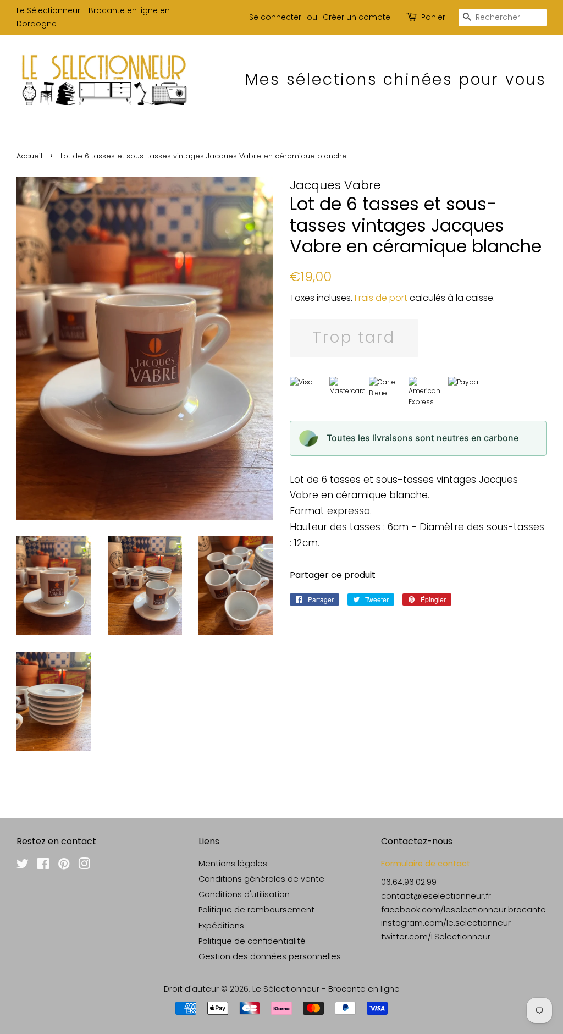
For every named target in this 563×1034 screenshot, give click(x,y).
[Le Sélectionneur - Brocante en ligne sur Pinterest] (64, 865)
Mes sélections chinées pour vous (396, 79)
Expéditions (221, 925)
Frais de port (381, 298)
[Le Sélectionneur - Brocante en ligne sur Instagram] (84, 865)
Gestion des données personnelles (269, 956)
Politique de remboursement (256, 909)
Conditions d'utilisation (244, 894)
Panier (433, 17)
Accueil (29, 156)
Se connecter (275, 17)
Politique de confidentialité (252, 941)
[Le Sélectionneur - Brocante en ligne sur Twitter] (22, 865)
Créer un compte (356, 17)
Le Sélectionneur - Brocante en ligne (326, 988)
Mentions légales (232, 863)
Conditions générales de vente (261, 878)
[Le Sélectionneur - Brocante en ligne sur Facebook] (43, 865)
